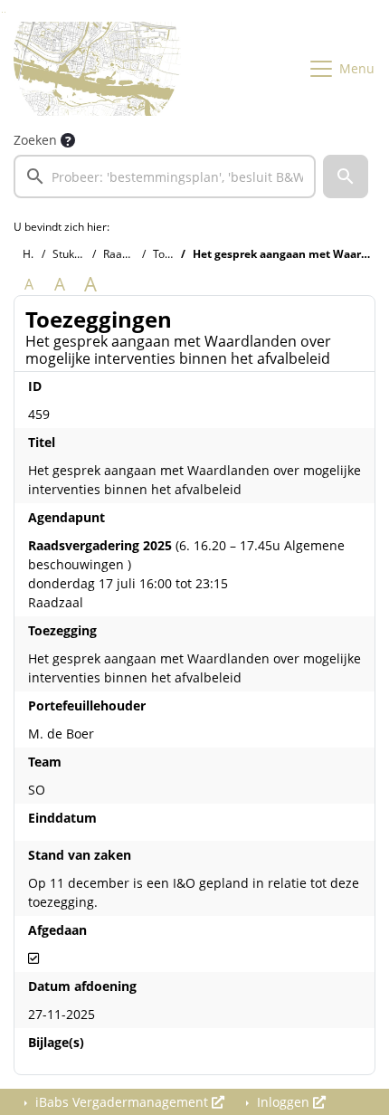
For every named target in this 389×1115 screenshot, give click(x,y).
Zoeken (35, 139)
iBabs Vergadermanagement (122, 1101)
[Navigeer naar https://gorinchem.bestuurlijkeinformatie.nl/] (97, 69)
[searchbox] (165, 176)
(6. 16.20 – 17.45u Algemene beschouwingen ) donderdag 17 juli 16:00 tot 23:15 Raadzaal (186, 574)
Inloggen (283, 1101)
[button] (345, 176)
